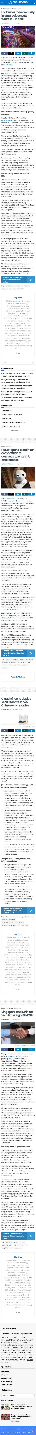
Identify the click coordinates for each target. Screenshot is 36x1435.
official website (6, 618)
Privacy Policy (6, 1378)
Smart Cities (17, 8)
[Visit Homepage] (18, 3)
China (8, 917)
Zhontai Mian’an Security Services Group (15, 925)
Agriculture (6, 411)
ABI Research (7, 65)
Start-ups (9, 446)
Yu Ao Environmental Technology (12, 922)
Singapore (5, 1248)
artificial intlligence (12, 659)
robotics (5, 665)
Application (9, 8)
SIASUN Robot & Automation (19, 665)
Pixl (29, 1432)
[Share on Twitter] (11, 53)
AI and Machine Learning (11, 415)
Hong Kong (29, 659)
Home (3, 8)
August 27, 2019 (17, 1019)
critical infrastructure (22, 286)
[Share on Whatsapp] (25, 53)
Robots (4, 919)
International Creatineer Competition (14, 662)
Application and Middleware (13, 423)
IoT (14, 289)
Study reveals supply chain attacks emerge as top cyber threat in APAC (21, 1416)
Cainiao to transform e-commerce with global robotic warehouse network (21, 1406)
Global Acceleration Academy (14, 499)
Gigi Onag (6, 23)
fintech (16, 1245)
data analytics (7, 1245)
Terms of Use (6, 1385)
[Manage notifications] (32, 1431)
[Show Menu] (2, 2)
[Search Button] (34, 2)
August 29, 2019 (17, 23)
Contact (4, 1375)
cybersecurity (6, 289)
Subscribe (5, 1372)
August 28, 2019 (21, 464)
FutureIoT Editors (8, 464)
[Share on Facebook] (4, 53)
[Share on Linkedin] (18, 53)
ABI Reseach (10, 286)
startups (5, 668)
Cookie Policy (6, 1381)
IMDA (21, 1245)
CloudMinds (5, 735)
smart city (20, 289)
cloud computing (17, 917)
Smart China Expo (12, 1056)
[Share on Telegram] (31, 53)
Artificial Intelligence (10, 427)
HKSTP (22, 659)
